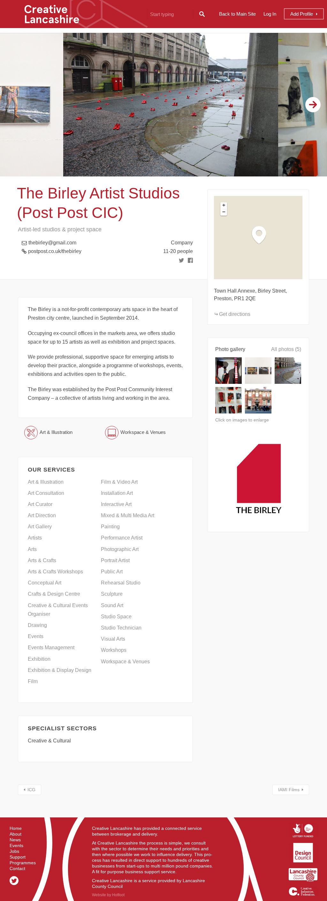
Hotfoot (118, 895)
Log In (269, 14)
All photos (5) (286, 349)
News (15, 839)
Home (16, 828)
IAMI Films (289, 789)
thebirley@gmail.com (52, 242)
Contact (17, 868)
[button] (262, 234)
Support (18, 857)
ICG (31, 789)
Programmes (23, 862)
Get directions (234, 314)
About (15, 834)
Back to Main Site (237, 14)
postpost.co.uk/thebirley (54, 251)
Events (16, 845)
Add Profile (301, 14)
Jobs (14, 851)
